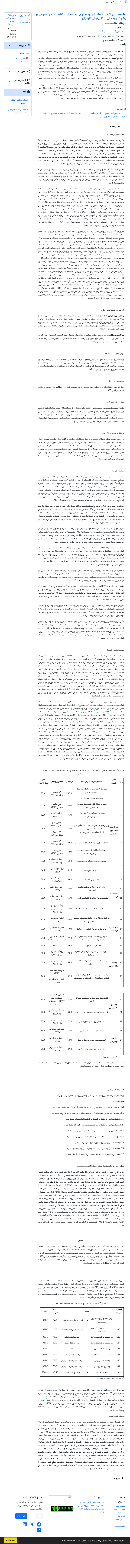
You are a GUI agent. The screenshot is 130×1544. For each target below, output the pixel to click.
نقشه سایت (120, 1526)
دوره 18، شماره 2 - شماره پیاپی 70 (11, 20)
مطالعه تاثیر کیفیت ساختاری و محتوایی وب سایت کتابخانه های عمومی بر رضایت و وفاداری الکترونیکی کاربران (80, 16)
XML (22, 54)
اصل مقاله (115, 126)
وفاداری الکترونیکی (94, 113)
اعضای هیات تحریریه (120, 1514)
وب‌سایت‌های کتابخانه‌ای (115, 113)
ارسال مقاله (120, 1519)
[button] (60, 1540)
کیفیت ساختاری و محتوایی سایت (111, 116)
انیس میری (107, 31)
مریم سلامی (121, 31)
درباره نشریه (119, 1509)
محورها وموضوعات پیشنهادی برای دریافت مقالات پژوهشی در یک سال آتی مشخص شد (91, 1505)
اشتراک (21, 1516)
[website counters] (62, 1509)
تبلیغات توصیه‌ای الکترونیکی (53, 113)
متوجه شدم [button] (10, 1540)
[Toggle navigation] (65, 6)
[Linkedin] (24, 1525)
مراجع (117, 1478)
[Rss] (39, 1531)
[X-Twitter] (32, 1525)
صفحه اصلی (120, 1506)
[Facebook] (39, 1525)
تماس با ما (121, 1522)
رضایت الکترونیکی (75, 113)
